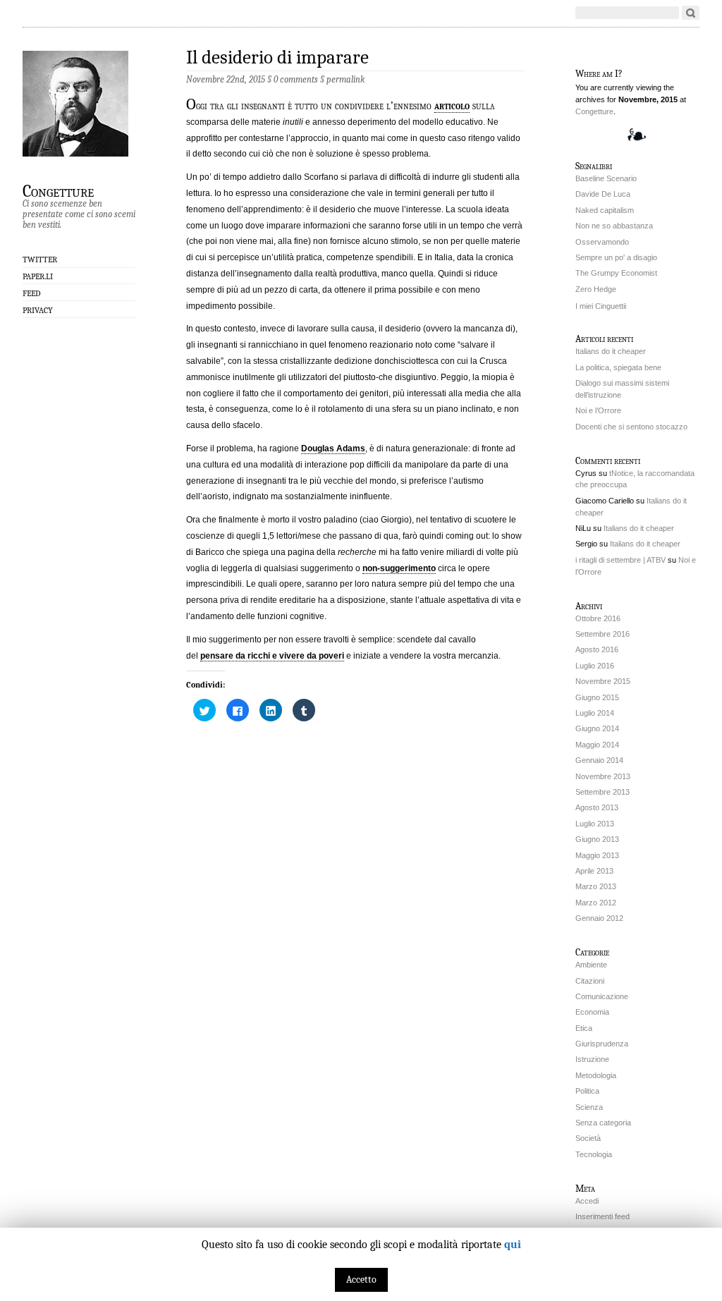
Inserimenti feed (602, 1216)
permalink (345, 79)
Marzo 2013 (595, 886)
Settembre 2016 (602, 634)
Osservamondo (602, 242)
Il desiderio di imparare (277, 57)
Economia (592, 1012)
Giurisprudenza (601, 1043)
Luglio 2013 (594, 823)
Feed (32, 293)
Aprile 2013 (594, 871)
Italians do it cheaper (610, 351)
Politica (587, 1091)
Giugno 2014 (597, 728)
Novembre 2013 (602, 776)
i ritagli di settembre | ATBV (620, 560)
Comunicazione (601, 996)
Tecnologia (593, 1154)
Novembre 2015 (602, 681)
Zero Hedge (595, 289)
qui (512, 1244)
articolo (452, 105)
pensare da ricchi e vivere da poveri (272, 656)
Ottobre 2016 (597, 618)
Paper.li (38, 276)
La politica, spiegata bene (618, 367)
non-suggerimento (399, 568)
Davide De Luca (602, 194)
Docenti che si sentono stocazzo (631, 426)
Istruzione (592, 1059)
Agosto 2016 (596, 649)
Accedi (587, 1201)
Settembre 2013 (602, 792)
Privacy (38, 310)
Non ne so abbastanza (614, 225)
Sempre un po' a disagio (616, 257)
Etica (583, 1028)
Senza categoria (603, 1122)
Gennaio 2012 (599, 918)
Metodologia (595, 1075)
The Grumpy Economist (616, 273)
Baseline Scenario (606, 178)
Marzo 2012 (595, 902)
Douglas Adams (333, 448)
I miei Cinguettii (600, 306)
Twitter (40, 259)
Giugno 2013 (597, 839)
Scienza (589, 1107)
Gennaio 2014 (599, 760)
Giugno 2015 (597, 697)
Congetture (58, 190)
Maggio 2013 (597, 855)
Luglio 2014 (594, 713)
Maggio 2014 (597, 744)
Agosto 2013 (596, 807)
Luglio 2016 (594, 665)
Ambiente (591, 964)
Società (588, 1138)
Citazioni (589, 981)
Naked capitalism (604, 210)
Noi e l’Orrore (598, 410)
